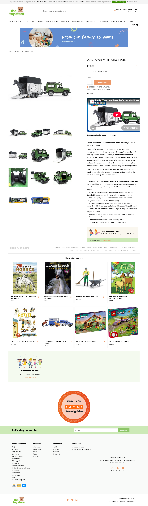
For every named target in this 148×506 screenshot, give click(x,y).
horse (106, 248)
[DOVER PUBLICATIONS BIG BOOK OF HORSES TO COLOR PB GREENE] (25, 278)
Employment (16, 452)
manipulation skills (87, 250)
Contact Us (16, 475)
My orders (56, 449)
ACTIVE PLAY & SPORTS (119, 21)
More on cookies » (132, 2)
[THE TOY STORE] (23, 11)
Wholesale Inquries (18, 480)
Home (10, 52)
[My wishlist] (134, 25)
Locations (15, 454)
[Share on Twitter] (27, 248)
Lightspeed (130, 501)
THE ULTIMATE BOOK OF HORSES (23, 341)
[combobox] (68, 11)
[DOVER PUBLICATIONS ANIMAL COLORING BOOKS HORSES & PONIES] (123, 278)
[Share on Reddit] (21, 248)
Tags (35, 454)
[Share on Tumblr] (24, 248)
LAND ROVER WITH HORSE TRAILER (24, 52)
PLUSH (33, 21)
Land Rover (74, 250)
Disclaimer (15, 463)
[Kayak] (74, 406)
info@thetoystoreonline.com (81, 449)
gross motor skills (94, 248)
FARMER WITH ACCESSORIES (87, 297)
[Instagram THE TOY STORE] (76, 500)
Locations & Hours (78, 447)
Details (90, 93)
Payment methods (18, 466)
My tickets (56, 452)
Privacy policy (16, 461)
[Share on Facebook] (11, 248)
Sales (35, 452)
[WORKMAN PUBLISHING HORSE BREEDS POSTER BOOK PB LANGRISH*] (57, 278)
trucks (125, 250)
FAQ (13, 447)
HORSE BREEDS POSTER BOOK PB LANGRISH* (56, 298)
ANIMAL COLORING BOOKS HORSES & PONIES (119, 298)
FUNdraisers (16, 473)
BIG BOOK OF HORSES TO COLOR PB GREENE (23, 298)
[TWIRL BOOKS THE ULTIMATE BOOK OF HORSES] (25, 322)
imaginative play (128, 248)
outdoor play (102, 250)
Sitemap (15, 477)
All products (37, 447)
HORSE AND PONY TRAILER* (119, 341)
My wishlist (56, 454)
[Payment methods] (14, 486)
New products (37, 449)
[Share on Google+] (14, 248)
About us (15, 449)
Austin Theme (113, 501)
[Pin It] (18, 248)
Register (55, 447)
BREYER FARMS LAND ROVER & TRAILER (55, 342)
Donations (15, 470)
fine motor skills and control (73, 248)
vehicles (133, 250)
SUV (119, 250)
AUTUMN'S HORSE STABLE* (86, 341)
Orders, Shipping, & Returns (21, 468)
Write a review (102, 71)
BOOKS (40, 21)
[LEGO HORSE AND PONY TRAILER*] (123, 322)
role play (112, 250)
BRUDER (57, 248)
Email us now (105, 240)
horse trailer (115, 248)
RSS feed (36, 456)
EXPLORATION (103, 21)
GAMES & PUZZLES (14, 21)
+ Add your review (30, 377)
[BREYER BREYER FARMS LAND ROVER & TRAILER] (57, 322)
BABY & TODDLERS (52, 21)
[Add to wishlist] (137, 66)
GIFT (131, 21)
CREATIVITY (65, 21)
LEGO (26, 21)
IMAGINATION (91, 21)
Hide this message (119, 2)
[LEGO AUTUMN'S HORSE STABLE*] (90, 322)
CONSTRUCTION (77, 21)
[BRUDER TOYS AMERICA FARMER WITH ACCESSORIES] (90, 278)
